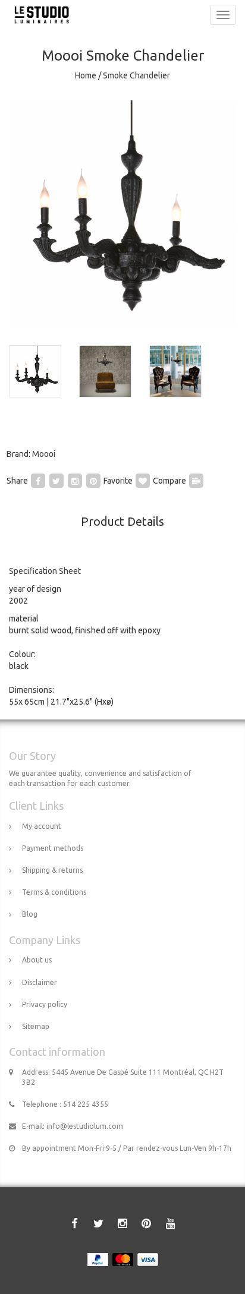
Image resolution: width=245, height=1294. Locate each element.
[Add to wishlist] (142, 480)
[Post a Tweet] (56, 480)
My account (41, 826)
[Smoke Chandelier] (122, 213)
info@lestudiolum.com (84, 1126)
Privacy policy (44, 1004)
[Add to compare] (196, 480)
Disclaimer (39, 982)
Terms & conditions (54, 892)
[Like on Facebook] (38, 480)
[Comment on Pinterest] (93, 480)
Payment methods (52, 848)
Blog (29, 914)
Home (85, 75)
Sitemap (35, 1026)
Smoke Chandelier (136, 75)
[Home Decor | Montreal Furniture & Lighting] (38, 15)
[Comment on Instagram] (75, 480)
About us (37, 960)
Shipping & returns (52, 870)
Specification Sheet (45, 571)
